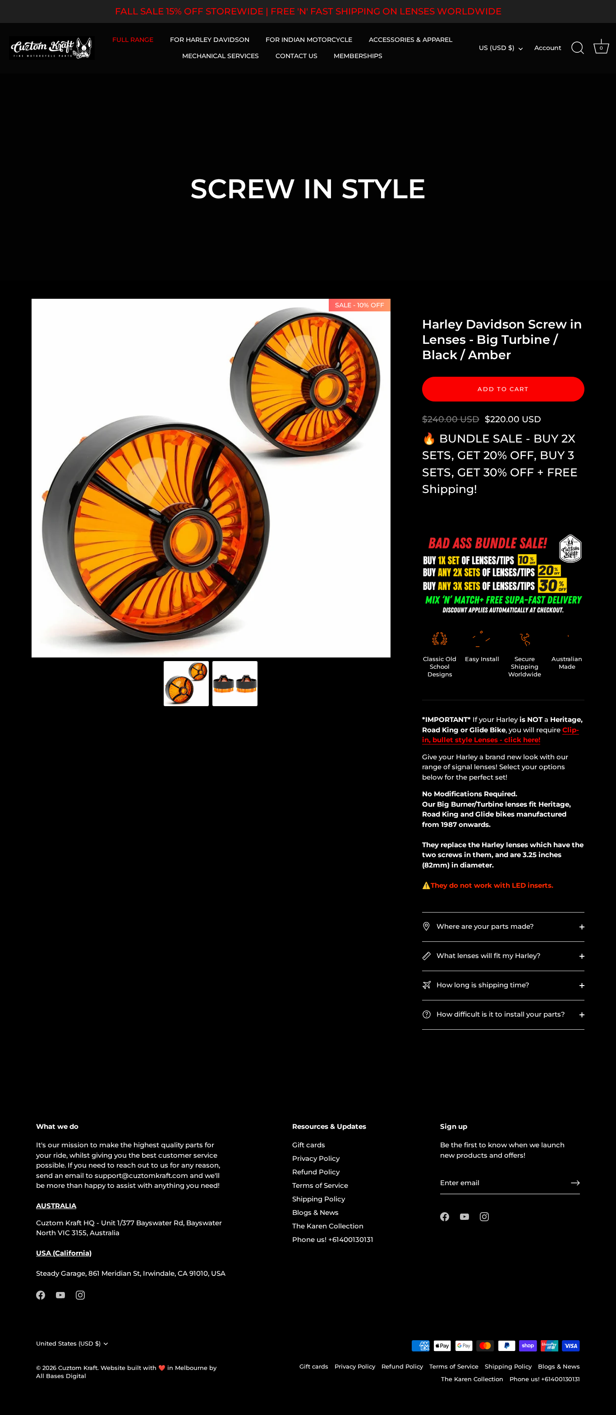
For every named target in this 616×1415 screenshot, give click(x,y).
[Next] (377, 478)
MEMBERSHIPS (358, 55)
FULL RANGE (132, 39)
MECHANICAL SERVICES (220, 55)
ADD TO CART (503, 389)
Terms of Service (320, 1185)
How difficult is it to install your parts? (500, 1014)
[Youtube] (60, 1294)
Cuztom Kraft (77, 1368)
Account (547, 47)
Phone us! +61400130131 (332, 1239)
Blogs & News (315, 1212)
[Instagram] (80, 1294)
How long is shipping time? (482, 985)
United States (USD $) (68, 1343)
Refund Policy (316, 1172)
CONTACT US (296, 55)
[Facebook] (40, 1294)
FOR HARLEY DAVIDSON (209, 39)
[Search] (578, 48)
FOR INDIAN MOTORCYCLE (309, 39)
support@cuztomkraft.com (141, 1175)
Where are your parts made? (484, 926)
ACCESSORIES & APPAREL (410, 39)
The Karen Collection (327, 1226)
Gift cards (308, 1145)
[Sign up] (575, 1182)
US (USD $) (497, 47)
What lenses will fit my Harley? (488, 955)
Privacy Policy (316, 1158)
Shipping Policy (318, 1199)
